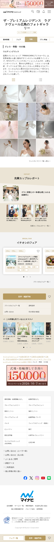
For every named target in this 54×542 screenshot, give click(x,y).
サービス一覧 (19, 506)
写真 (29, 362)
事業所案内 (29, 506)
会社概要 (10, 506)
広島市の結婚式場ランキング (28, 359)
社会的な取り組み (41, 506)
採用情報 (40, 509)
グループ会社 (30, 509)
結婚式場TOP (24, 357)
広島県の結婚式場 (37, 357)
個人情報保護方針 (17, 509)
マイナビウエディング (10, 357)
